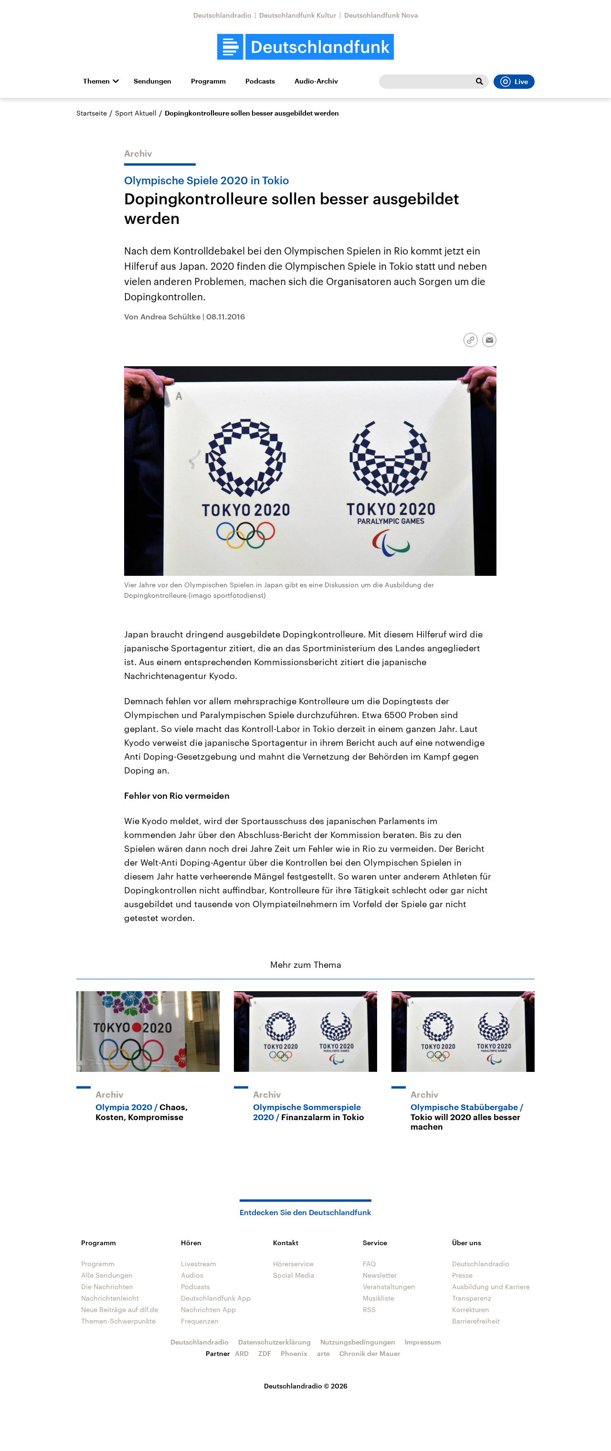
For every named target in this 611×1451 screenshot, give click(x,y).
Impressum (423, 1342)
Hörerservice (293, 1264)
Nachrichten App (208, 1309)
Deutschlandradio (222, 15)
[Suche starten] (479, 81)
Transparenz (471, 1298)
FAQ (369, 1264)
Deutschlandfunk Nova (381, 15)
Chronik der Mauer (369, 1353)
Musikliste (378, 1298)
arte (323, 1353)
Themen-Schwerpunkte (118, 1321)
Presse (462, 1275)
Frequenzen (200, 1321)
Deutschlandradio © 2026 (306, 1386)
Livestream (198, 1264)
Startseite (91, 113)
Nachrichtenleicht (110, 1298)
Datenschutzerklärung (274, 1342)
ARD (242, 1353)
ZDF (264, 1353)
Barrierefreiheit (476, 1321)
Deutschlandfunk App (216, 1298)
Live (521, 81)
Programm (208, 81)
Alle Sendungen (107, 1275)
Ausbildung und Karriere (491, 1286)
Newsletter (380, 1275)
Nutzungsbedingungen (357, 1342)
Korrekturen (470, 1309)
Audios (192, 1275)
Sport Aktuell (136, 113)
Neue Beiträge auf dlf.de (119, 1309)
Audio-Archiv (316, 81)
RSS (369, 1309)
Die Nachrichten (107, 1286)
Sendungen (152, 81)
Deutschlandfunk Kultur (298, 15)
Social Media (294, 1275)
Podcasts (260, 81)
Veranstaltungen (389, 1286)
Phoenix (294, 1353)
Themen (96, 81)
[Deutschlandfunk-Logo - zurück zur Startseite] (305, 47)
